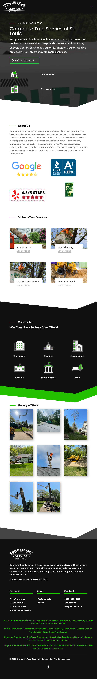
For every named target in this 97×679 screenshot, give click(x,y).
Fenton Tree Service (59, 645)
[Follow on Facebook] (48, 667)
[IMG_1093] (21, 511)
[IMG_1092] (48, 511)
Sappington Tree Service (62, 637)
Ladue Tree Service (13, 628)
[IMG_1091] (21, 439)
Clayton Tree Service (14, 645)
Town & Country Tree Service (61, 628)
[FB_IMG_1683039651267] (48, 431)
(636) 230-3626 (23, 60)
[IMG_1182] (21, 475)
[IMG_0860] (75, 439)
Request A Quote (73, 606)
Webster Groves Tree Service (55, 640)
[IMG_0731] (48, 475)
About (41, 602)
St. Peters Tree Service (59, 620)
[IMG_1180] (75, 475)
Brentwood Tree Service (36, 645)
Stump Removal (18, 606)
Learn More (23, 251)
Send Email (70, 602)
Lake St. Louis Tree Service (52, 623)
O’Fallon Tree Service (37, 620)
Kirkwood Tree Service (14, 637)
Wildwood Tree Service (52, 648)
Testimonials (44, 599)
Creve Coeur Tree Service (55, 632)
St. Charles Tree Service (14, 620)
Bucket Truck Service (20, 610)
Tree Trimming (17, 599)
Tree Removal (17, 602)
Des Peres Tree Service (37, 637)
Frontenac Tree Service (35, 628)
